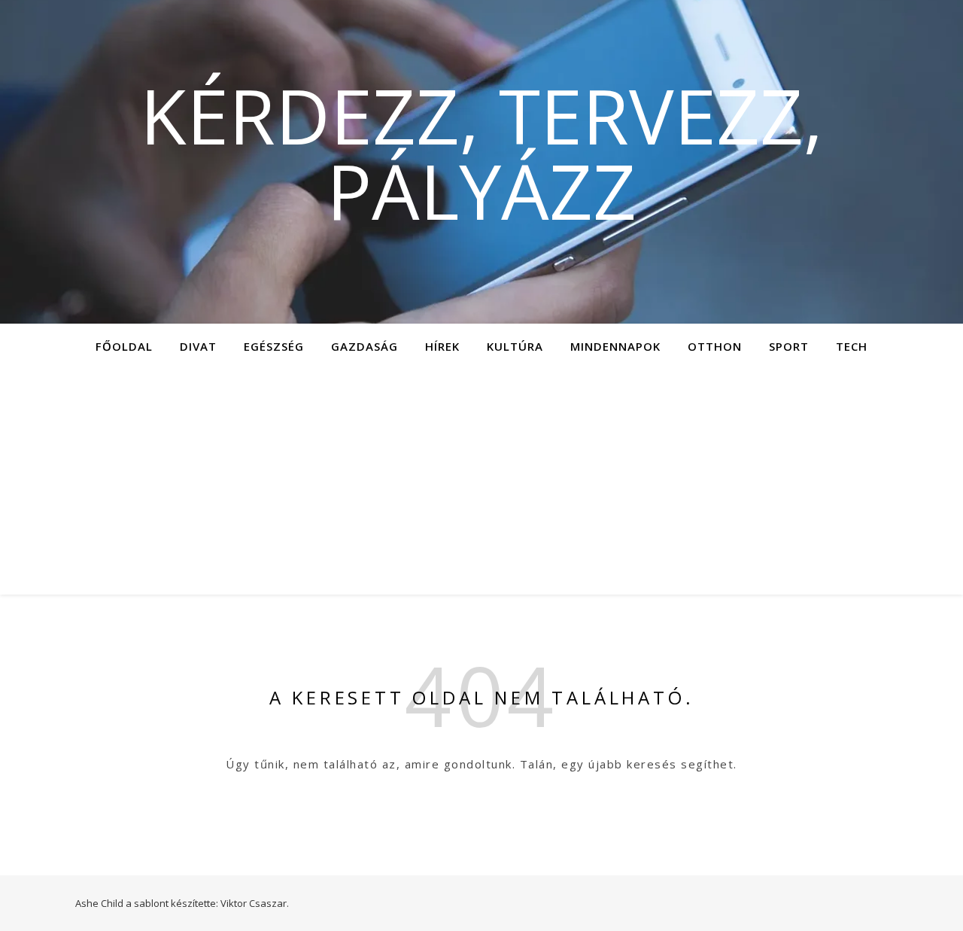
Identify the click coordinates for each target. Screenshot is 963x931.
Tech (851, 346)
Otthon (715, 346)
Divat (198, 346)
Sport (789, 346)
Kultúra (515, 346)
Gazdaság (364, 346)
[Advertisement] (481, 481)
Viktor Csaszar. (254, 903)
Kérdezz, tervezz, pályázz (481, 153)
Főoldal (124, 346)
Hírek (442, 346)
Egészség (274, 346)
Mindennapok (615, 346)
